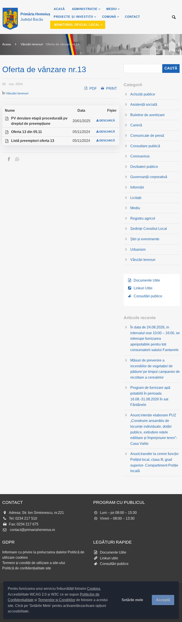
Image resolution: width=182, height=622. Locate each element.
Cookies (93, 588)
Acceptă (163, 600)
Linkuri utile (109, 558)
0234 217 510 (26, 518)
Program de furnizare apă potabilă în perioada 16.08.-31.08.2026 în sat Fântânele (150, 396)
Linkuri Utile (143, 288)
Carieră (136, 125)
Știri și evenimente (144, 239)
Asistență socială (143, 104)
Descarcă (107, 120)
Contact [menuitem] (132, 16)
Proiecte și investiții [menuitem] (73, 16)
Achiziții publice (142, 94)
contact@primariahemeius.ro (32, 530)
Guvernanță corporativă (148, 177)
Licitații (135, 198)
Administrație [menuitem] (84, 9)
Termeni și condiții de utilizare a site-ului (33, 563)
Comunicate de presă (147, 135)
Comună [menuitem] (109, 16)
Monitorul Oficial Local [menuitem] (77, 24)
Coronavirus (140, 156)
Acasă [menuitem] (59, 9)
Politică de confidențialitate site (26, 568)
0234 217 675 (27, 524)
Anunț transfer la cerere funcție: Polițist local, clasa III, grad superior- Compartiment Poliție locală (154, 462)
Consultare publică (145, 146)
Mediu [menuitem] (111, 9)
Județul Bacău (35, 16)
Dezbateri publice (144, 167)
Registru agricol (142, 218)
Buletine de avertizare (147, 115)
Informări (137, 187)
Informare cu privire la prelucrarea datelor (34, 552)
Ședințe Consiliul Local (148, 229)
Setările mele (132, 600)
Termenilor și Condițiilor (56, 600)
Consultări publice (148, 296)
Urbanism (138, 249)
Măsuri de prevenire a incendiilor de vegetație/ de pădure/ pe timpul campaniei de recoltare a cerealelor (155, 368)
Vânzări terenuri (32, 44)
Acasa (6, 44)
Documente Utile (147, 280)
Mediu (135, 208)
